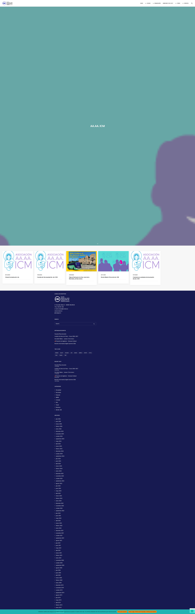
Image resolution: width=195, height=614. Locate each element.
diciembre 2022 (59, 503)
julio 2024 (58, 458)
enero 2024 (58, 471)
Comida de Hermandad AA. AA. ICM (47, 277)
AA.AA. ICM (59, 410)
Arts (57, 402)
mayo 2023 (58, 491)
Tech (56, 355)
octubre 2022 (59, 508)
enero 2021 (58, 558)
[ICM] (7, 3)
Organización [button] (157, 3)
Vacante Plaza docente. (60, 334)
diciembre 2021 (59, 530)
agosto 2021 (59, 540)
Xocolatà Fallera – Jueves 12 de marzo (64, 338)
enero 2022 (58, 528)
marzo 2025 (59, 446)
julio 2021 (58, 543)
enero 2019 (58, 607)
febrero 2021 (59, 555)
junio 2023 (58, 488)
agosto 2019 (59, 595)
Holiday (67, 352)
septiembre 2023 (60, 481)
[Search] (75, 323)
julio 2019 (58, 597)
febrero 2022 (59, 525)
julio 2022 (58, 513)
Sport (85, 352)
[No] (193, 611)
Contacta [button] (186, 3)
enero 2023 (58, 500)
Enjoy (61, 352)
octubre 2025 (59, 436)
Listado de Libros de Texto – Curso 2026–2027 (66, 336)
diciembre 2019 (59, 585)
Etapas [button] (178, 3)
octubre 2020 (59, 563)
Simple (80, 352)
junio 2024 (58, 461)
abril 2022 (58, 520)
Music (75, 352)
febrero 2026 (59, 426)
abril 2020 (58, 575)
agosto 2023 (59, 483)
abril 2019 (58, 602)
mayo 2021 (58, 548)
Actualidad (58, 390)
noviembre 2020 (60, 560)
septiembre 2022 (60, 510)
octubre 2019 (59, 590)
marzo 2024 (59, 466)
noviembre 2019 (60, 587)
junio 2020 (58, 572)
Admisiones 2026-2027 (168, 3)
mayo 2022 (58, 518)
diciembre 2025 (59, 431)
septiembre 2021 (60, 538)
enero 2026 (58, 429)
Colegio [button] (148, 3)
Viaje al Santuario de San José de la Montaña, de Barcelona (79, 277)
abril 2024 (58, 463)
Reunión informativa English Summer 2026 (65, 343)
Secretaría (58, 392)
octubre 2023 (59, 478)
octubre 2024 (59, 453)
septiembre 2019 (60, 592)
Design (56, 352)
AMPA (57, 397)
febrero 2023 (59, 498)
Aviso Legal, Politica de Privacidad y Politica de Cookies (142, 611)
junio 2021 (58, 545)
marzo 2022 (59, 523)
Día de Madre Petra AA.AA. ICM (110, 277)
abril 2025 (58, 443)
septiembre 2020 (60, 565)
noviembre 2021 (60, 533)
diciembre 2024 (59, 451)
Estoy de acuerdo (122, 611)
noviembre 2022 (60, 505)
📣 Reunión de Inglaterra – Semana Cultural (65, 341)
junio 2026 (58, 421)
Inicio (141, 3)
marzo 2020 (59, 577)
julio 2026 (58, 419)
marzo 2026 (59, 424)
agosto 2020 (59, 568)
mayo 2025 (58, 441)
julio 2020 (58, 570)
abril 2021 (58, 550)
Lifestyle (58, 400)
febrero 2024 (59, 468)
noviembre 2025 (60, 434)
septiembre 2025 (60, 438)
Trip (65, 355)
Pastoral (58, 395)
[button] (192, 3)
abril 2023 (58, 493)
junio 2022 (58, 515)
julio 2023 (58, 486)
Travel (60, 355)
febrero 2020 (59, 580)
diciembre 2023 (59, 473)
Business (58, 407)
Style (90, 352)
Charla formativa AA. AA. (12, 277)
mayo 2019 (58, 600)
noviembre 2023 (60, 476)
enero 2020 (58, 582)
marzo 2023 (59, 496)
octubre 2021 (59, 535)
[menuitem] (141, 3)
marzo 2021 (59, 553)
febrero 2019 (59, 605)
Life (71, 352)
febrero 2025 (59, 448)
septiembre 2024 (60, 456)
